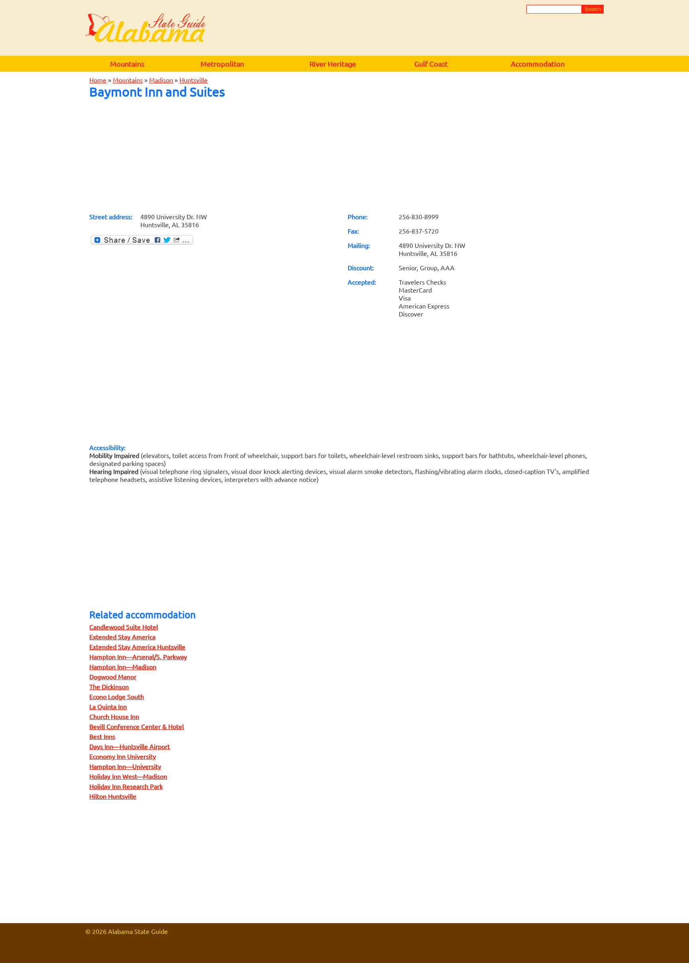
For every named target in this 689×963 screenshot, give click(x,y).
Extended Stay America (122, 637)
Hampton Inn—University (125, 766)
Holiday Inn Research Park (126, 786)
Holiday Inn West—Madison (128, 776)
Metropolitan (222, 63)
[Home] (145, 28)
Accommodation (538, 63)
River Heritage (332, 63)
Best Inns (102, 736)
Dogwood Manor (112, 676)
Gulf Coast (431, 63)
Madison (161, 80)
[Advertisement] (344, 155)
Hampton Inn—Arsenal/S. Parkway (138, 656)
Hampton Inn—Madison (122, 666)
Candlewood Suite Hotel (123, 627)
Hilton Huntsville (112, 796)
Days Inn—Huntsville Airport (129, 746)
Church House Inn (114, 716)
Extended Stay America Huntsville (137, 647)
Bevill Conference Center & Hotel (136, 726)
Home (97, 80)
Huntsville (193, 80)
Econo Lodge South (116, 696)
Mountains (127, 63)
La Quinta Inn (108, 706)
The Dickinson (109, 686)
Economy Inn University (122, 756)
